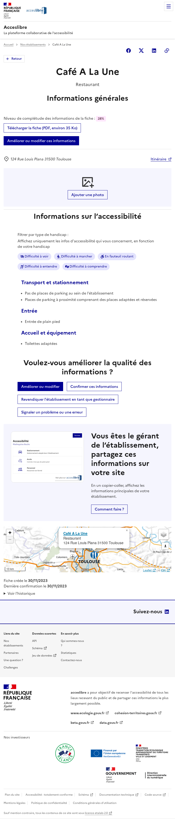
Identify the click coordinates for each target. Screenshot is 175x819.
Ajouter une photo (87, 194)
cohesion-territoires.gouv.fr (136, 713)
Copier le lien (166, 50)
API (34, 641)
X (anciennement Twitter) (141, 50)
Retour (16, 58)
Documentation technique (116, 795)
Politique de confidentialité (49, 803)
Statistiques (68, 653)
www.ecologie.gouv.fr (88, 713)
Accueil (8, 45)
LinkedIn (166, 611)
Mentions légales (14, 803)
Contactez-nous (71, 660)
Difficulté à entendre (41, 266)
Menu (168, 6)
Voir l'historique (21, 593)
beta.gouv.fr (80, 722)
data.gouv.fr (109, 722)
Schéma (37, 648)
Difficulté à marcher (76, 256)
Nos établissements (33, 45)
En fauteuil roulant (119, 256)
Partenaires (11, 653)
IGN (163, 570)
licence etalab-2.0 (96, 813)
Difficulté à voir (37, 256)
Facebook (128, 50)
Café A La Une (75, 533)
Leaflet (147, 570)
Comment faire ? (109, 509)
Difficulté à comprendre (88, 266)
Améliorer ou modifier (40, 386)
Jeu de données (42, 656)
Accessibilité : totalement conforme (49, 795)
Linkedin (154, 50)
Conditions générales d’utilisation (94, 803)
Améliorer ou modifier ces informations (41, 140)
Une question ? (13, 660)
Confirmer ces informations (94, 386)
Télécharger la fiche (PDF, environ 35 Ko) (42, 128)
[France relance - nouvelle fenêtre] (65, 753)
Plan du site (12, 795)
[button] (126, 530)
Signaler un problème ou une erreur (52, 412)
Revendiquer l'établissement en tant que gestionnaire (68, 399)
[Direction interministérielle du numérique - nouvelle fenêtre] (137, 775)
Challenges (11, 667)
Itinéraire (158, 159)
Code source (153, 795)
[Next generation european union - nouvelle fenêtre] (108, 753)
